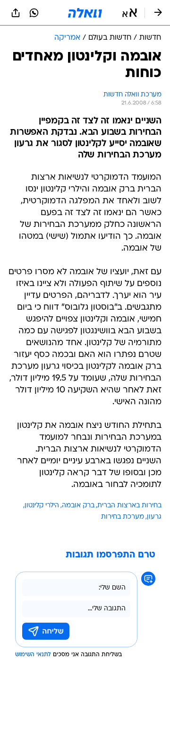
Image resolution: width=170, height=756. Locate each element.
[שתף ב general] (15, 13)
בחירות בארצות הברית (129, 506)
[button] (129, 13)
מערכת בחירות (122, 517)
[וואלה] (85, 12)
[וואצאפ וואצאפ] (34, 12)
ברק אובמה (78, 506)
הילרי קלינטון (42, 506)
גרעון (154, 517)
